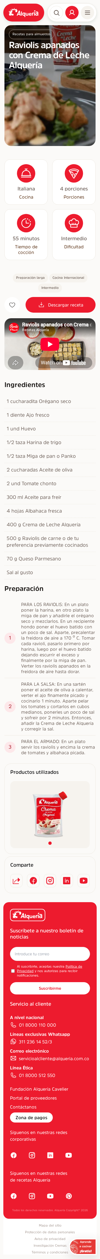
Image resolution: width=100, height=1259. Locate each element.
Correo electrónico (29, 1051)
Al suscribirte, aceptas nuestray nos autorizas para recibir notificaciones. (49, 971)
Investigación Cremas (50, 1245)
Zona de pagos (31, 1117)
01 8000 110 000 (37, 1025)
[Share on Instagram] (50, 880)
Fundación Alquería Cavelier (39, 1089)
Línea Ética (21, 1067)
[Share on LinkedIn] (67, 880)
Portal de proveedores (33, 1098)
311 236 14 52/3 (35, 1041)
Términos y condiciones (50, 1252)
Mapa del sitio (50, 1225)
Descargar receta (65, 305)
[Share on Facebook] (33, 880)
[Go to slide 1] (50, 843)
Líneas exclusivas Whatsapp (40, 1034)
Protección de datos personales (50, 1232)
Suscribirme (50, 988)
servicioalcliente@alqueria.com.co (54, 1058)
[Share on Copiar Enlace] (16, 880)
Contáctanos (23, 1107)
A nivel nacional (27, 1017)
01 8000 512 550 (37, 1075)
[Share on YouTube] (84, 880)
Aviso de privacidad (50, 1239)
